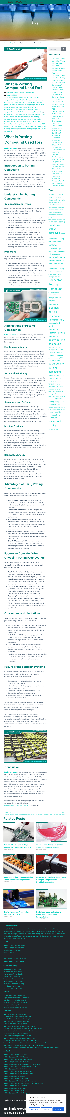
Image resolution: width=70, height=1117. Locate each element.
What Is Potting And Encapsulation (15, 1014)
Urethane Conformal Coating (55, 407)
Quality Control (8, 952)
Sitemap (11, 1102)
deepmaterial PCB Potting (24, 102)
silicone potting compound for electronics (56, 402)
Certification (7, 955)
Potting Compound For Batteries (14, 1088)
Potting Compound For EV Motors (15, 1086)
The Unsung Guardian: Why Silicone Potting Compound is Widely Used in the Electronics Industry (58, 147)
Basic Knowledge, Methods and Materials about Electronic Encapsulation (58, 116)
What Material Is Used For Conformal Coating (19, 1026)
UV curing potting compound (54, 415)
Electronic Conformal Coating (13, 984)
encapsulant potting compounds (15, 114)
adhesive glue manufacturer (13, 97)
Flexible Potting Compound (32, 121)
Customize (34, 1109)
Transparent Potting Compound (14, 1005)
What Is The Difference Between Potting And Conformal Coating (25, 1043)
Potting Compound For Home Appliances (17, 1059)
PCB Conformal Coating (11, 986)
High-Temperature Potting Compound (16, 998)
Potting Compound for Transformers (16, 1062)
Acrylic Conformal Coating (12, 976)
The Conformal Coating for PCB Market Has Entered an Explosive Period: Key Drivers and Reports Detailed (58, 178)
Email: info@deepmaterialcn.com (14, 958)
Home (5, 43)
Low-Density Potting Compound (14, 1000)
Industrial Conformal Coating (13, 981)
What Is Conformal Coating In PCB (15, 1024)
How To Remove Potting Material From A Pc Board (21, 1040)
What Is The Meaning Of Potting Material (17, 1036)
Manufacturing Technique (12, 950)
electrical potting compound (28, 105)
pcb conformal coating (54, 358)
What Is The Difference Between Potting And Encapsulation (23, 1045)
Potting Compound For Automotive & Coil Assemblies (21, 1064)
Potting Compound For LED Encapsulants (17, 1093)
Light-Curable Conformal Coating (15, 1007)
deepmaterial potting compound (54, 300)
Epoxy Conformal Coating (12, 969)
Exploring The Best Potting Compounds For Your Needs (22, 1028)
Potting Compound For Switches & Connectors (19, 1081)
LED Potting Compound (33, 124)
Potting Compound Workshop (13, 948)
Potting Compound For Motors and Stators (18, 1074)
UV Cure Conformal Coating (13, 988)
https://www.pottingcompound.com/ (17, 805)
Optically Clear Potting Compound (15, 1002)
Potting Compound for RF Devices (15, 1069)
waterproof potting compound (54, 425)
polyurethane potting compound (28, 129)
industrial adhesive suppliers (14, 124)
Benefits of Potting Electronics (56, 207)
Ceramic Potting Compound (55, 209)
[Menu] (66, 2)
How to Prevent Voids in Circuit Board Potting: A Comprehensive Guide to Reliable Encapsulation (51, 879)
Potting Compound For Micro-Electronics (17, 1071)
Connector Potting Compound (23, 100)
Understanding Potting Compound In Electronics (20, 1031)
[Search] (63, 49)
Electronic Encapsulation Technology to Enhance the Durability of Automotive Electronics (57, 130)
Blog (11, 43)
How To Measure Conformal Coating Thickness (19, 1019)
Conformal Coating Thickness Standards (17, 1016)
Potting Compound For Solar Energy (16, 1078)
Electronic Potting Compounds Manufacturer (28, 112)
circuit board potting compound (55, 229)
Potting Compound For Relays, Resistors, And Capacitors (23, 1083)
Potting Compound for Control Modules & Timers (20, 1066)
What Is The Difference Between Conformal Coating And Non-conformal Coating (31, 1048)
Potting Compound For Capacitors (15, 1090)
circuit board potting (56, 222)
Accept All (58, 1109)
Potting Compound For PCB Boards (15, 1057)
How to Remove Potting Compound (15, 1033)
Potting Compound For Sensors (14, 1076)
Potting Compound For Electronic (15, 1054)
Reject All (46, 1109)
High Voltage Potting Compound (14, 995)
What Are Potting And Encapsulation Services (19, 1038)
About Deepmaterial (10, 925)
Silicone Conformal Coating (13, 972)
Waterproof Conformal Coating (14, 979)
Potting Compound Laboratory (14, 945)
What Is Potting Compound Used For (16, 1021)
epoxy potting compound (22, 119)
